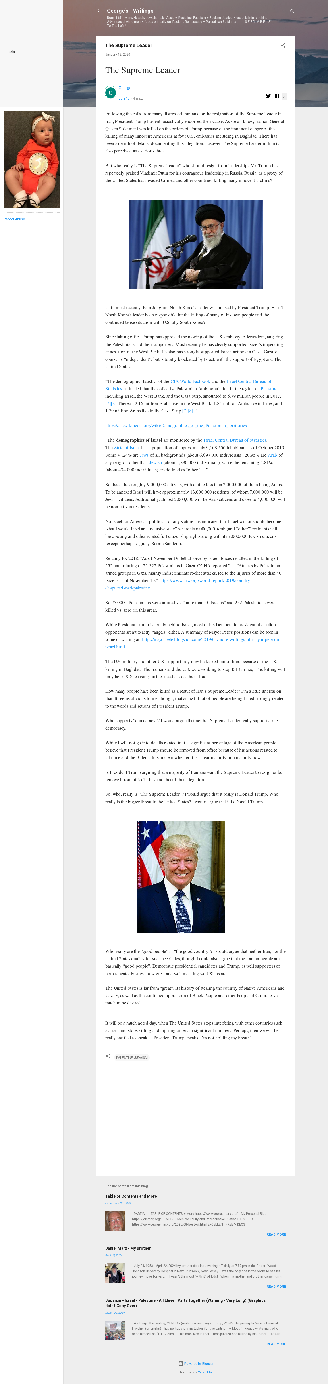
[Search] (292, 12)
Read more (276, 1234)
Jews (144, 455)
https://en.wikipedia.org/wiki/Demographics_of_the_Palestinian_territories (176, 425)
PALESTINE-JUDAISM (132, 1058)
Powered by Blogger (198, 1364)
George (125, 87)
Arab (272, 455)
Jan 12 (124, 98)
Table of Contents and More (131, 1196)
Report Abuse (14, 219)
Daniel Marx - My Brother (128, 1248)
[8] (113, 403)
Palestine (269, 388)
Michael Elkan (205, 1372)
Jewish (155, 462)
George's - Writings (130, 11)
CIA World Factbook (190, 381)
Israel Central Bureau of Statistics (235, 440)
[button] (283, 46)
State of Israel (127, 447)
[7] (108, 403)
